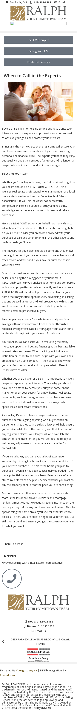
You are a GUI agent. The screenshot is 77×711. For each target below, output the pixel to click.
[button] (38, 32)
